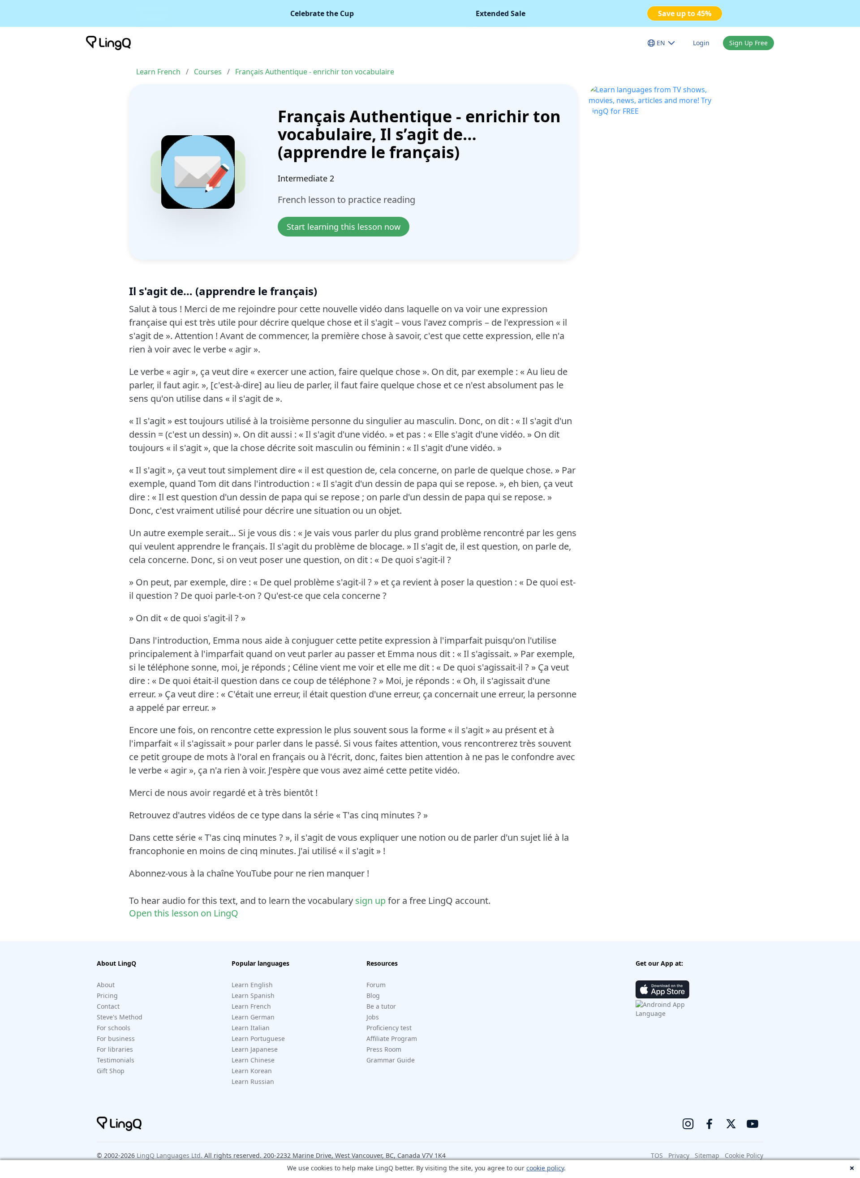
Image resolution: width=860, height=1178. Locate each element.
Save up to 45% (684, 13)
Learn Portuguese (258, 1038)
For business (116, 1038)
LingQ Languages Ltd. (169, 1155)
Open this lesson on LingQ (183, 913)
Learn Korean (252, 1070)
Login (701, 43)
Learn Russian (253, 1081)
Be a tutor (381, 1006)
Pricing (107, 995)
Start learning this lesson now (343, 226)
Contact (108, 1006)
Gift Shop (111, 1070)
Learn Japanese (255, 1049)
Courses (208, 72)
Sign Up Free (748, 43)
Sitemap (707, 1155)
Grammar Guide (390, 1060)
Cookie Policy (744, 1155)
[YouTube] (752, 1124)
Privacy (678, 1155)
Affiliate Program (391, 1038)
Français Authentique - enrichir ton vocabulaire (314, 72)
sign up (370, 900)
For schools (113, 1027)
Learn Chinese (253, 1060)
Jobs (372, 1017)
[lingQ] (108, 43)
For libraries (115, 1049)
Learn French (158, 72)
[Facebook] (709, 1124)
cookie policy (545, 1168)
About (106, 984)
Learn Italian (251, 1027)
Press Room (383, 1049)
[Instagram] (688, 1124)
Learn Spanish (253, 995)
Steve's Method (119, 1017)
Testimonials (115, 1060)
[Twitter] (731, 1124)
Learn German (253, 1017)
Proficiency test (389, 1027)
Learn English (252, 984)
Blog (373, 995)
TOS (657, 1155)
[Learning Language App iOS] (662, 989)
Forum (376, 984)
